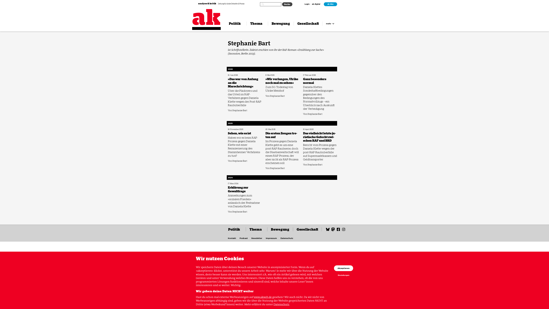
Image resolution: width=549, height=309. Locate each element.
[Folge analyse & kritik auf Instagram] (343, 231)
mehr (329, 23)
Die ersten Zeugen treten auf (274, 129)
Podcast (244, 238)
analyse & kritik (207, 3)
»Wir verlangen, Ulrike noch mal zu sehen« (278, 75)
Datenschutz (287, 238)
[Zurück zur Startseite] (206, 17)
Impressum (271, 238)
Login (307, 4)
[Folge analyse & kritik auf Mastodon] (333, 231)
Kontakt (232, 238)
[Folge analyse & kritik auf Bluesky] (328, 231)
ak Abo (330, 4)
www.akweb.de (263, 297)
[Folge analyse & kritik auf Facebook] (338, 231)
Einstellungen (343, 275)
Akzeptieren (344, 268)
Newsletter (256, 238)
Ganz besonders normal (310, 75)
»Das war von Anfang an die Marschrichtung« (242, 75)
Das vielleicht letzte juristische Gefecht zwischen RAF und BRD (320, 130)
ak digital (316, 4)
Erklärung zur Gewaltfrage (236, 184)
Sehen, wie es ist (233, 129)
